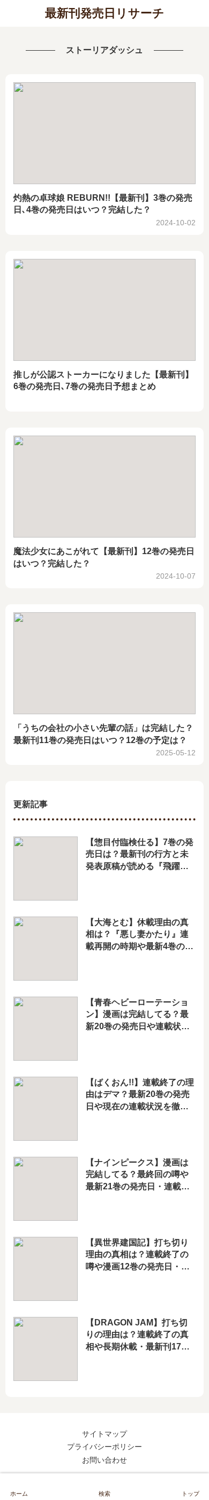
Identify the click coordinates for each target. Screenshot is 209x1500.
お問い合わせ (104, 1460)
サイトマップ (104, 1434)
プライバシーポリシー (104, 1446)
